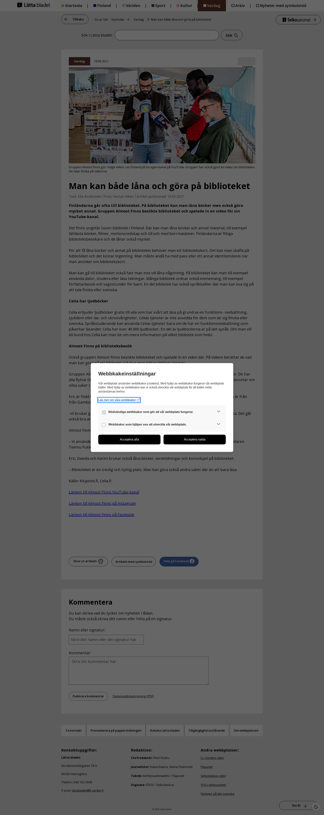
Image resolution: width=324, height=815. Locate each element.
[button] (218, 412)
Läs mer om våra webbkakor (117, 400)
